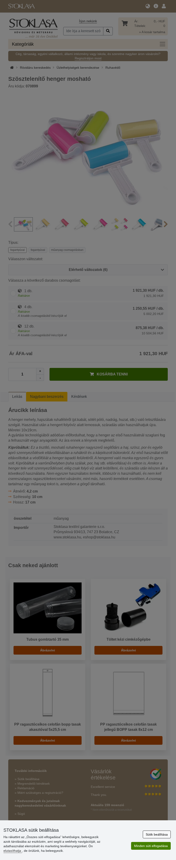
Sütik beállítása (157, 834)
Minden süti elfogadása (151, 846)
